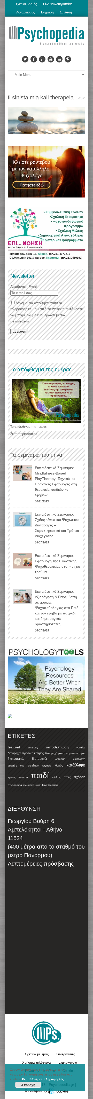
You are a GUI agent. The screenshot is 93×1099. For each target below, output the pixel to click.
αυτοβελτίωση (57, 747)
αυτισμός (33, 747)
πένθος (56, 777)
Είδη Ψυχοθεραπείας (57, 4)
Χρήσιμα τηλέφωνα (36, 1062)
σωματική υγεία (32, 785)
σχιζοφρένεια (15, 785)
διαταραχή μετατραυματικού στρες (65, 753)
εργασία (46, 765)
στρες (67, 777)
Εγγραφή (47, 12)
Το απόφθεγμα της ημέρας (28, 427)
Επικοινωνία (67, 1062)
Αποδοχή (28, 1084)
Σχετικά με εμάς (26, 4)
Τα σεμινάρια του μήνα (36, 455)
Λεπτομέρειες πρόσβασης (41, 863)
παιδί (40, 775)
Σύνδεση (66, 12)
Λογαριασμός (25, 12)
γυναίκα (80, 747)
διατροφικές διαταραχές (28, 759)
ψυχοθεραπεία (50, 785)
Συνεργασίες (65, 1054)
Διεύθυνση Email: (24, 286)
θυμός (59, 765)
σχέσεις (79, 777)
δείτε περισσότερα (23, 434)
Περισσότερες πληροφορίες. (43, 1079)
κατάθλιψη (75, 765)
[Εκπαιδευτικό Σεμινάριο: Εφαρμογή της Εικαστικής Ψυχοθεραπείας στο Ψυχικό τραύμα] (22, 560)
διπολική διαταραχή (70, 758)
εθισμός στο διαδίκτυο (23, 765)
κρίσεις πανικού (18, 777)
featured (14, 747)
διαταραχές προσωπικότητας (26, 753)
